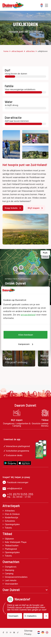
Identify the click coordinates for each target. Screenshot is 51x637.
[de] (42, 632)
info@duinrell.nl (14, 488)
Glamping (9, 570)
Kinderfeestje (11, 517)
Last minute (10, 580)
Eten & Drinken (12, 514)
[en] (47, 632)
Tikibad (7, 533)
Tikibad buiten (11, 545)
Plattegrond (11, 549)
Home (6, 51)
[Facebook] (3, 632)
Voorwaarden (11, 583)
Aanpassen (24, 344)
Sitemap (28, 630)
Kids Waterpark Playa (15, 542)
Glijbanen (9, 538)
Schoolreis (10, 521)
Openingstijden (12, 524)
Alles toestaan (25, 334)
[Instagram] (7, 632)
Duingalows (10, 566)
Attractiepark (17, 51)
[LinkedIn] (14, 632)
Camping (9, 573)
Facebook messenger (17, 482)
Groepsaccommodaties (16, 577)
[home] (13, 5)
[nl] (38, 632)
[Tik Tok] (18, 632)
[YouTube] (10, 632)
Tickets (8, 527)
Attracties (30, 51)
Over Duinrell (11, 589)
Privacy (27, 634)
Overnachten (11, 561)
